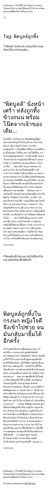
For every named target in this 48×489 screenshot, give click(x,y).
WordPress (29, 483)
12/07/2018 (8, 448)
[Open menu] (4, 17)
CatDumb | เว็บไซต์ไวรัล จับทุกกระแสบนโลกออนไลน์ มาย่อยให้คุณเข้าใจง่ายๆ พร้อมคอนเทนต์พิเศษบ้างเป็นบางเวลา (24, 8)
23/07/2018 (8, 245)
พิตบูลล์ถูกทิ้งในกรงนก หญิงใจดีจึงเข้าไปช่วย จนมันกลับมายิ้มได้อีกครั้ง (23, 327)
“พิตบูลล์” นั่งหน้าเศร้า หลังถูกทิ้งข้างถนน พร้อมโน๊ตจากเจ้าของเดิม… (23, 117)
